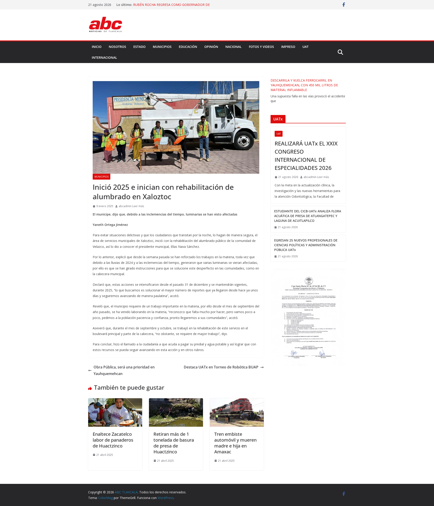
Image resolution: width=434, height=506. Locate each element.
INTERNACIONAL (104, 57)
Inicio (96, 47)
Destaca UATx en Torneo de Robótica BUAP (221, 367)
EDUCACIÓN (188, 47)
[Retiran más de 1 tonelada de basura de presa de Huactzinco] (176, 401)
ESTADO (139, 47)
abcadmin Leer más (131, 206)
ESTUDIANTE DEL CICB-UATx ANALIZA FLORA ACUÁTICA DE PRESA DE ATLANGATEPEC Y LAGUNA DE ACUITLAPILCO (307, 216)
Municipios (101, 176)
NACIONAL (233, 47)
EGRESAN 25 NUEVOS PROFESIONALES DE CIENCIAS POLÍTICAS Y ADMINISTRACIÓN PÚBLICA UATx (305, 245)
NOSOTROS (117, 47)
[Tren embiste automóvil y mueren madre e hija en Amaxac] (237, 401)
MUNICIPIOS (162, 47)
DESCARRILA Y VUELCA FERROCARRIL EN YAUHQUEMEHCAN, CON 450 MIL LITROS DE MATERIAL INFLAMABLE (304, 85)
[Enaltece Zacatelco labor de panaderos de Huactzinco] (115, 401)
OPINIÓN (211, 47)
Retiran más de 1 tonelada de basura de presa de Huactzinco (173, 443)
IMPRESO (288, 47)
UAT (305, 47)
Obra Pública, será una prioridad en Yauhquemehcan (124, 370)
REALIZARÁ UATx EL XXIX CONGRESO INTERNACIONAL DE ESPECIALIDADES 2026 (306, 155)
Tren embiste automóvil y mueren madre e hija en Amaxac (235, 443)
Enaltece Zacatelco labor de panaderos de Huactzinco (113, 440)
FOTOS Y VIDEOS (261, 47)
